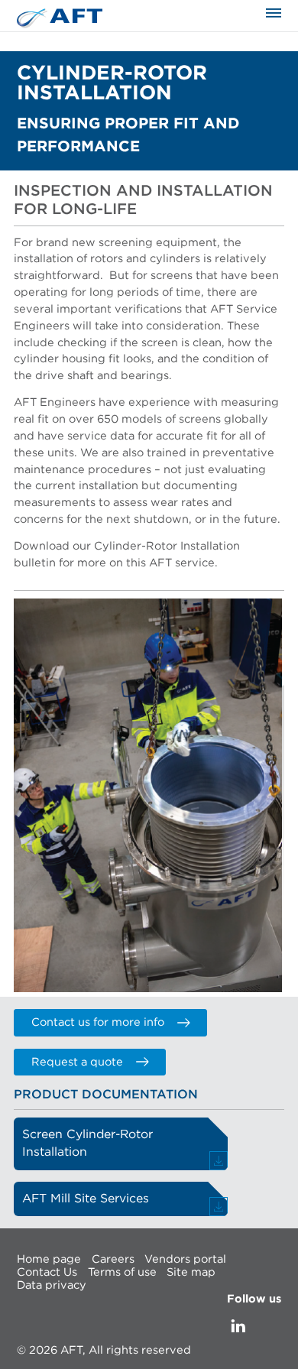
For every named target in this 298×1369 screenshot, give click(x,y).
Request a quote (77, 1062)
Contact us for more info (97, 1022)
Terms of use (122, 1272)
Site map (191, 1272)
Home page (49, 1258)
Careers (113, 1258)
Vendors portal (185, 1258)
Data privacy (51, 1285)
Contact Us (47, 1272)
